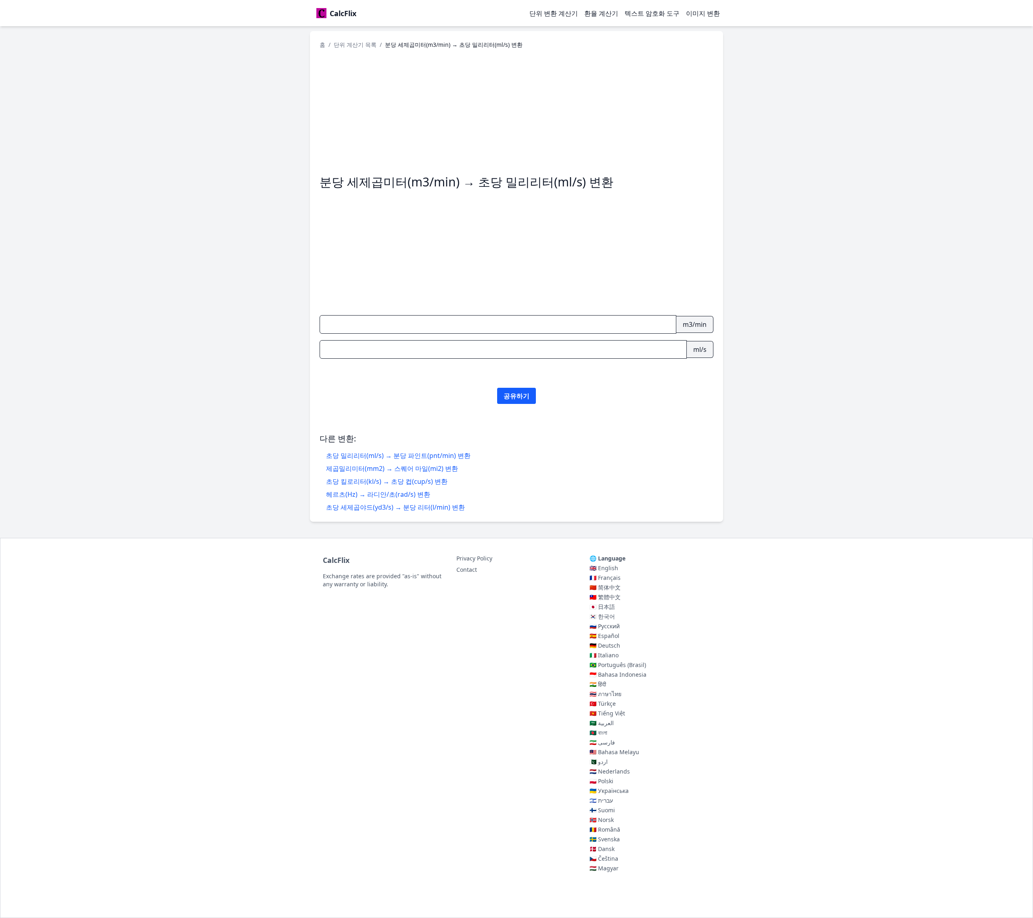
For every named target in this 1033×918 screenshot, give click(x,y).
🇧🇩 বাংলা (598, 732)
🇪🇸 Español (604, 636)
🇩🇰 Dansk (602, 849)
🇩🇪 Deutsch (605, 645)
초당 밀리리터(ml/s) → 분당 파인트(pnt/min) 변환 (398, 455)
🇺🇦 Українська (609, 791)
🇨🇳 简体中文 (605, 587)
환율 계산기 (601, 13)
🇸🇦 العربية (602, 723)
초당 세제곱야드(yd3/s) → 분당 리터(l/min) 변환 (395, 507)
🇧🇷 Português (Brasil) (618, 665)
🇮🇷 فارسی (602, 742)
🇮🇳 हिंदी (598, 684)
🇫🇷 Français (605, 577)
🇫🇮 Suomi (602, 810)
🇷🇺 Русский (605, 626)
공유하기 (516, 395)
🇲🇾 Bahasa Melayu (614, 752)
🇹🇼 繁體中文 (605, 597)
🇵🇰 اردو (599, 761)
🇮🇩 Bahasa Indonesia (618, 674)
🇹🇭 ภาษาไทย (605, 694)
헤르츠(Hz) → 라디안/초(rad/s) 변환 (378, 494)
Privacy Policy (474, 558)
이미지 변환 (703, 13)
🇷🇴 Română (605, 829)
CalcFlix (336, 560)
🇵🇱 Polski (601, 781)
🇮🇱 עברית (601, 800)
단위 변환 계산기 (553, 13)
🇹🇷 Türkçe (603, 703)
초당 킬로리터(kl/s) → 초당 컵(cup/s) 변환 (386, 481)
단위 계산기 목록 (355, 44)
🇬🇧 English (604, 568)
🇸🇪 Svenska (605, 839)
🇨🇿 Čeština (604, 858)
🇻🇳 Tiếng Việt (607, 713)
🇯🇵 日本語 (602, 607)
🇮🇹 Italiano (604, 655)
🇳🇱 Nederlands (610, 771)
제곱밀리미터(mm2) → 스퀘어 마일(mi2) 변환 (392, 468)
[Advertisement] (516, 111)
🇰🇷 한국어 (602, 616)
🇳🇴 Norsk (602, 820)
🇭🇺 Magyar (604, 868)
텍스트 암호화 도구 (652, 13)
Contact (466, 569)
